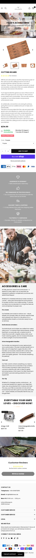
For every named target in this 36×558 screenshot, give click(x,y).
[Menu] (2, 8)
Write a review (18, 474)
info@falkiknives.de (12, 494)
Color (5, 140)
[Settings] (29, 8)
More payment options (18, 161)
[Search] (5, 8)
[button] (33, 8)
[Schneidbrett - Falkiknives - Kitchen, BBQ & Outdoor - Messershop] (6, 65)
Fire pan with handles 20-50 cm (19, 427)
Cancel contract (10, 554)
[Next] (32, 49)
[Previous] (3, 49)
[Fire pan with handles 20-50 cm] (20, 417)
